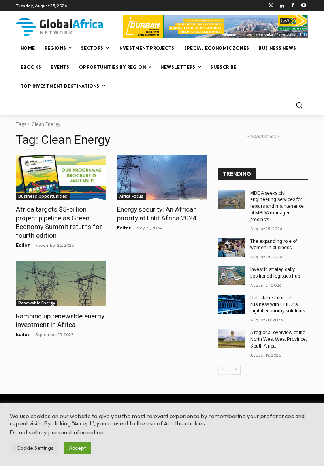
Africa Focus (131, 196)
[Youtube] (303, 5)
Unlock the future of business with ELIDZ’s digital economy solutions (277, 304)
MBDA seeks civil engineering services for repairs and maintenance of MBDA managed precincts (277, 206)
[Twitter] (270, 5)
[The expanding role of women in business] (231, 247)
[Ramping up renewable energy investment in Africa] (61, 283)
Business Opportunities (42, 196)
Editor (23, 245)
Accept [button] (77, 448)
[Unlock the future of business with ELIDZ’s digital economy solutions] (231, 304)
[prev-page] (223, 370)
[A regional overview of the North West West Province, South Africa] (231, 338)
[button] (299, 105)
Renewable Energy (36, 303)
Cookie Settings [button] (35, 448)
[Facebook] (292, 5)
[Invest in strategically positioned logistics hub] (231, 275)
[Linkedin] (281, 5)
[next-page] (236, 370)
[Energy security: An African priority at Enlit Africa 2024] (162, 177)
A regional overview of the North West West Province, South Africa (278, 339)
